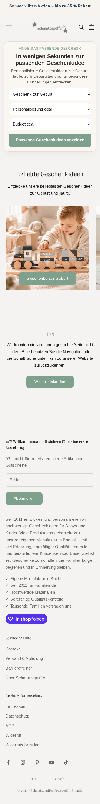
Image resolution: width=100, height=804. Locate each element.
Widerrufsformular (22, 744)
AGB (10, 725)
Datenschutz (17, 716)
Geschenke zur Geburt (47, 278)
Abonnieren (24, 498)
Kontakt (13, 649)
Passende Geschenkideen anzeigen (50, 139)
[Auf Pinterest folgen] (37, 762)
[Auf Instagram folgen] (23, 762)
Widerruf (13, 735)
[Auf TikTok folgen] (66, 762)
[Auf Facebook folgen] (8, 762)
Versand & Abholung (24, 658)
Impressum (16, 706)
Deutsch (58, 779)
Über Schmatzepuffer (25, 677)
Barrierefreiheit (19, 668)
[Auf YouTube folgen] (51, 762)
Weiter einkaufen (49, 381)
